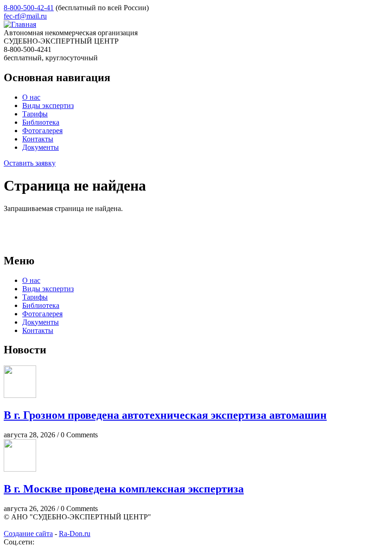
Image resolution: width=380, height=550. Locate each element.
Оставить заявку (30, 163)
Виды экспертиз (48, 105)
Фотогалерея (42, 130)
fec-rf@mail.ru (25, 16)
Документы (40, 147)
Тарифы (35, 114)
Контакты (37, 139)
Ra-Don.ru (74, 533)
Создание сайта (28, 533)
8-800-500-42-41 (29, 8)
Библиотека (40, 122)
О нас (31, 97)
